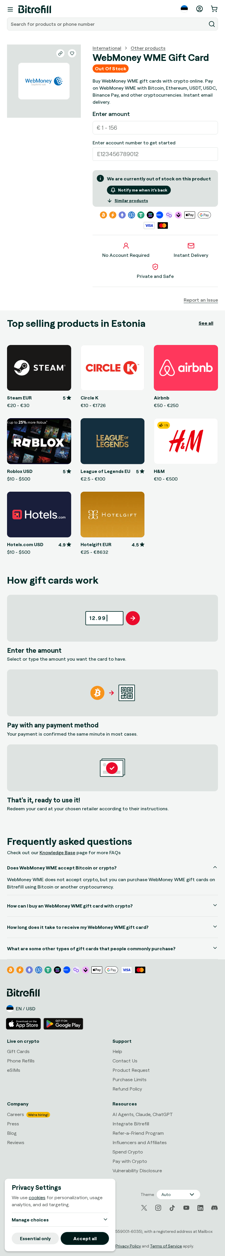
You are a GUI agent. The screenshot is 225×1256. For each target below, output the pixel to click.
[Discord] (214, 1208)
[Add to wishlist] (72, 53)
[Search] (212, 24)
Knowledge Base (57, 852)
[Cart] (215, 9)
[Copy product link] (60, 53)
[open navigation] (10, 9)
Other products (148, 48)
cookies (37, 1197)
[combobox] (107, 24)
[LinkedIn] (200, 1208)
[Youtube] (186, 1208)
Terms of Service (166, 1245)
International (107, 48)
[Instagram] (158, 1208)
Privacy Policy (128, 1245)
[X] (144, 1207)
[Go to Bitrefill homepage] (34, 9)
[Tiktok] (172, 1208)
